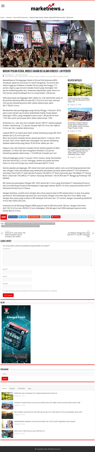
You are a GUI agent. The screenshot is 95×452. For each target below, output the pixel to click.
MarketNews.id (9, 75)
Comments (21, 388)
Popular (12, 388)
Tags (29, 388)
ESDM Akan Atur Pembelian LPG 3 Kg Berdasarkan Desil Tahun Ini (79, 100)
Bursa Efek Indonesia (21, 17)
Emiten (31, 76)
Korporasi (49, 76)
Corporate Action (23, 76)
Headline (42, 76)
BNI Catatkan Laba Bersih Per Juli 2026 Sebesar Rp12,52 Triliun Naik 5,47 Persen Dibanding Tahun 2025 (79, 151)
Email (5, 276)
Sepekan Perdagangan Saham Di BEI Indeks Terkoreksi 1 (20, 226)
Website (5, 284)
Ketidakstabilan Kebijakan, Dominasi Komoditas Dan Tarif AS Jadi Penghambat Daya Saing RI (44, 421)
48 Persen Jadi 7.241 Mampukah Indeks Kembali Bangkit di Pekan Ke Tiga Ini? (30, 223)
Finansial (36, 76)
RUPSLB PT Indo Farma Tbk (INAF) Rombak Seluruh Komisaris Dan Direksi (15, 233)
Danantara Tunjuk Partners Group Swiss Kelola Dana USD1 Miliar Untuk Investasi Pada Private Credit (78, 125)
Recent (4, 388)
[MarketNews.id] (47, 6)
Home (2, 17)
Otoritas (9, 17)
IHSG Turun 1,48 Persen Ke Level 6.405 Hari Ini (29, 431)
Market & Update (58, 76)
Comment (6, 249)
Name (5, 269)
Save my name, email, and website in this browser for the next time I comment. (31, 291)
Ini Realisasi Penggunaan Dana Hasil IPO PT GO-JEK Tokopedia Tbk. (78, 233)
